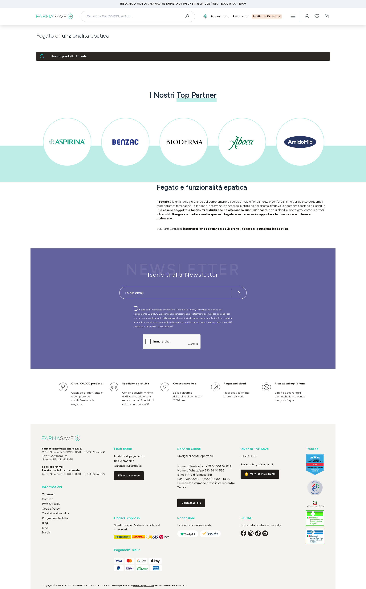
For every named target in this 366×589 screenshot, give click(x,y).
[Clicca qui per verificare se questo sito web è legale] (315, 518)
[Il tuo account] (307, 16)
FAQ (45, 527)
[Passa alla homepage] (54, 16)
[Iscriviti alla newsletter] (238, 293)
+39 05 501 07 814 (218, 466)
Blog (45, 523)
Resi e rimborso (124, 461)
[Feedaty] (210, 533)
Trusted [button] (312, 449)
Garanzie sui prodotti (128, 465)
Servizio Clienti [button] (189, 449)
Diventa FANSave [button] (255, 449)
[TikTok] (258, 533)
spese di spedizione (143, 585)
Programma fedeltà (55, 518)
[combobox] (134, 16)
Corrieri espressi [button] (127, 518)
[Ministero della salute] (315, 504)
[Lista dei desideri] (317, 16)
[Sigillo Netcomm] (315, 488)
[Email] (265, 533)
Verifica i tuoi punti (262, 473)
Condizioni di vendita (55, 513)
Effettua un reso (129, 475)
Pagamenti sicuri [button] (127, 550)
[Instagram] (251, 533)
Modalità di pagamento (129, 456)
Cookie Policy (51, 508)
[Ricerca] (188, 16)
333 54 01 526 (214, 470)
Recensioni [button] (186, 518)
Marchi (46, 532)
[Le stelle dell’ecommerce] (315, 464)
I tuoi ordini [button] (123, 449)
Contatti (47, 499)
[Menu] (293, 16)
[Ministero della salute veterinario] (315, 536)
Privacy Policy (196, 309)
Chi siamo (48, 494)
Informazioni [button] (52, 487)
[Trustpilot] (187, 533)
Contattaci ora (191, 502)
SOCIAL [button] (247, 518)
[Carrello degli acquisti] (327, 16)
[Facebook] (243, 533)
